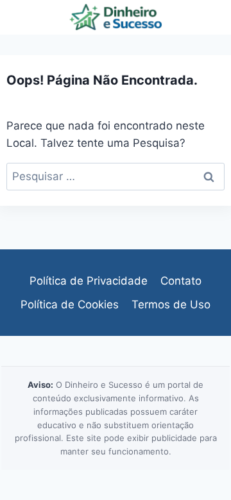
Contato (180, 280)
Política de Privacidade (89, 280)
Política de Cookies (70, 304)
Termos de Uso (171, 304)
